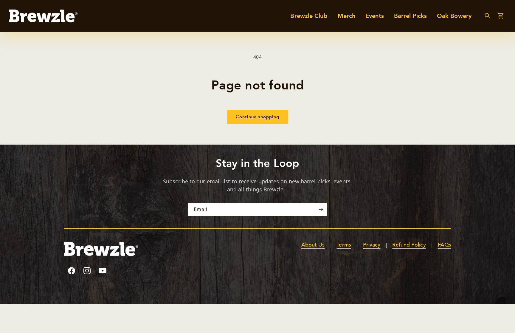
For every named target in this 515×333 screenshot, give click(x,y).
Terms (343, 245)
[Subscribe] (320, 209)
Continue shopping (257, 117)
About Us (313, 245)
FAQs (444, 245)
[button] (487, 15)
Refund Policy (409, 245)
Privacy (372, 245)
